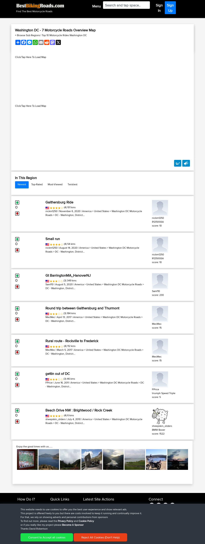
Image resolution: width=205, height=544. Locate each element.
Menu (96, 6)
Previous (12, 459)
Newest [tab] (22, 184)
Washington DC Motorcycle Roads (123, 284)
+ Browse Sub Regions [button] (28, 35)
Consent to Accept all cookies (46, 537)
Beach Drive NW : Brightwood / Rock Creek (78, 410)
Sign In (159, 8)
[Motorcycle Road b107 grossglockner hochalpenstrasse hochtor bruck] (91, 459)
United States (101, 211)
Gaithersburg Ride (59, 202)
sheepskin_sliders (55, 419)
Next (193, 459)
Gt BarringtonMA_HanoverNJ (68, 275)
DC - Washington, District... (70, 215)
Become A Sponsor (73, 525)
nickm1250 (51, 211)
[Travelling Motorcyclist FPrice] (160, 379)
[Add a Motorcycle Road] (177, 163)
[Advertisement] (102, 81)
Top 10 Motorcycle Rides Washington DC (64, 35)
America (86, 211)
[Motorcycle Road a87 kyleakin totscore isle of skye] (177, 459)
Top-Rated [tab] (37, 184)
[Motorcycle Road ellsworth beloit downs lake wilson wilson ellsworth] (134, 459)
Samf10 (49, 284)
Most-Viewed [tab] (55, 184)
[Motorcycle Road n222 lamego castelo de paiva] (113, 459)
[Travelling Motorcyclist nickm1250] (160, 207)
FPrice (49, 382)
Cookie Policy (86, 521)
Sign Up (170, 8)
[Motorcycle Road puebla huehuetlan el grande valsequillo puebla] (156, 459)
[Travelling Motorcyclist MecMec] (160, 313)
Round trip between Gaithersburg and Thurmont (82, 308)
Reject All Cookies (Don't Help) (100, 537)
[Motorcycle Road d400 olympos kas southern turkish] (48, 459)
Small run (52, 238)
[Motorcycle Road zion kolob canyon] (70, 459)
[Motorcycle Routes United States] (47, 207)
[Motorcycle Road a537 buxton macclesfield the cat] (27, 459)
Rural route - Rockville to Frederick (71, 340)
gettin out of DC (57, 373)
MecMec (50, 317)
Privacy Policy (65, 521)
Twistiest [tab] (72, 184)
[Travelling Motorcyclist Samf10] (160, 281)
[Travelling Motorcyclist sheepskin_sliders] (160, 415)
